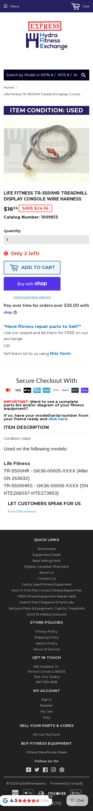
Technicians (46, 549)
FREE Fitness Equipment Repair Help (46, 596)
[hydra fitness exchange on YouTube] (28, 770)
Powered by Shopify (66, 783)
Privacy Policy (46, 631)
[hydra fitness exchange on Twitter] (36, 770)
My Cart (46, 711)
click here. (58, 419)
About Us (46, 572)
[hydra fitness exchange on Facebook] (45, 770)
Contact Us (47, 578)
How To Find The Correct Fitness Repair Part (46, 590)
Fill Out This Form (46, 735)
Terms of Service (46, 649)
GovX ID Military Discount (47, 614)
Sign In (46, 699)
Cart (85, 6)
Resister (46, 705)
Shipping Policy (46, 637)
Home (9, 87)
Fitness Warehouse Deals (46, 752)
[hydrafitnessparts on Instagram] (53, 770)
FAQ (46, 717)
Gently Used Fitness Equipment (47, 584)
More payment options (32, 297)
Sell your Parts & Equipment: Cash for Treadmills (46, 608)
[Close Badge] (50, 796)
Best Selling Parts (46, 561)
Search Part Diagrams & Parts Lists (46, 602)
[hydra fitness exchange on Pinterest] (61, 770)
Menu (14, 6)
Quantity (12, 231)
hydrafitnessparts (32, 783)
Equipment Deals (47, 555)
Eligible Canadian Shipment (46, 566)
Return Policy (46, 643)
